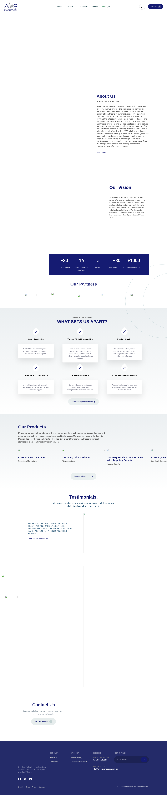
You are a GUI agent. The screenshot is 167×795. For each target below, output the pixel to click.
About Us (53, 758)
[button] (142, 7)
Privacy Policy (76, 758)
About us (69, 6)
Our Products (83, 6)
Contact (95, 6)
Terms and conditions (79, 762)
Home (59, 6)
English (20, 787)
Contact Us (54, 762)
